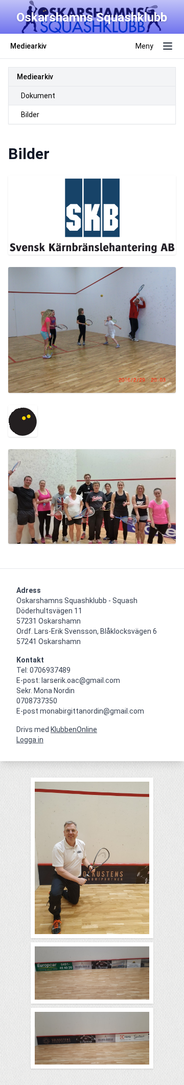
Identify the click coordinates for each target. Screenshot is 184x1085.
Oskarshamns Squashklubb (91, 17)
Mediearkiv (35, 77)
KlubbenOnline (74, 729)
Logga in (29, 740)
